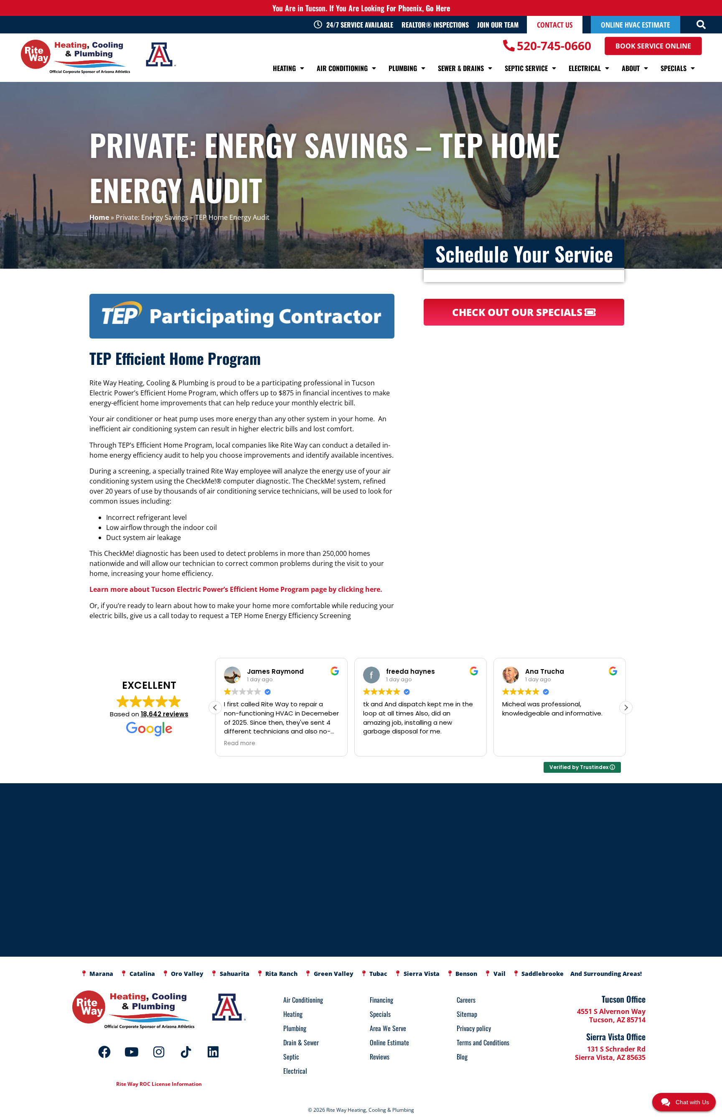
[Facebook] (104, 1052)
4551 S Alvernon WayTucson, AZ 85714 (611, 1015)
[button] (701, 24)
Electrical (585, 68)
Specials (673, 68)
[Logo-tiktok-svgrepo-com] (185, 1052)
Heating (284, 68)
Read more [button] (518, 743)
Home (99, 217)
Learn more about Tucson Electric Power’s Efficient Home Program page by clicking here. (235, 589)
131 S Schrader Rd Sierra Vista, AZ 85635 (610, 1053)
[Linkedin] (213, 1052)
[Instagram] (158, 1052)
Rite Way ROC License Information (159, 1083)
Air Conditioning (342, 68)
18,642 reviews (164, 714)
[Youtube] (131, 1052)
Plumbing (403, 68)
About (631, 68)
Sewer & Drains (461, 68)
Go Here (438, 8)
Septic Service (526, 68)
